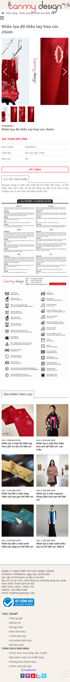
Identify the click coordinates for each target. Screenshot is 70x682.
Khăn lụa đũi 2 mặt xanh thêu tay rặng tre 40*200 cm (17, 545)
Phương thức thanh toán (23, 661)
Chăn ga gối (16, 618)
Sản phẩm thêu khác (21, 640)
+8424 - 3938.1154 (24, 586)
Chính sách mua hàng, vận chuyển (28, 652)
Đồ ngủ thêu (16, 627)
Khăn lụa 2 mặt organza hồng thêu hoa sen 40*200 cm (51, 496)
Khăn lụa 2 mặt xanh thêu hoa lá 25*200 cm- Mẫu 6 (50, 545)
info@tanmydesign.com (22, 592)
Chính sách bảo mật (20, 666)
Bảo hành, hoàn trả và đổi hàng (27, 657)
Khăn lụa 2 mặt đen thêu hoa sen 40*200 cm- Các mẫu (50, 446)
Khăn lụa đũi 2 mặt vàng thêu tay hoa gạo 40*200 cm (17, 495)
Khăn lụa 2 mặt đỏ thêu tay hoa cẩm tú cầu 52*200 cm (17, 445)
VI (68, 4)
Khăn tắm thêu (18, 631)
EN (63, 4)
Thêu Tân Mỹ (10, 613)
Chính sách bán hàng (15, 648)
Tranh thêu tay (18, 636)
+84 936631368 (19, 589)
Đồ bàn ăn (15, 622)
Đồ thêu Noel (17, 644)
